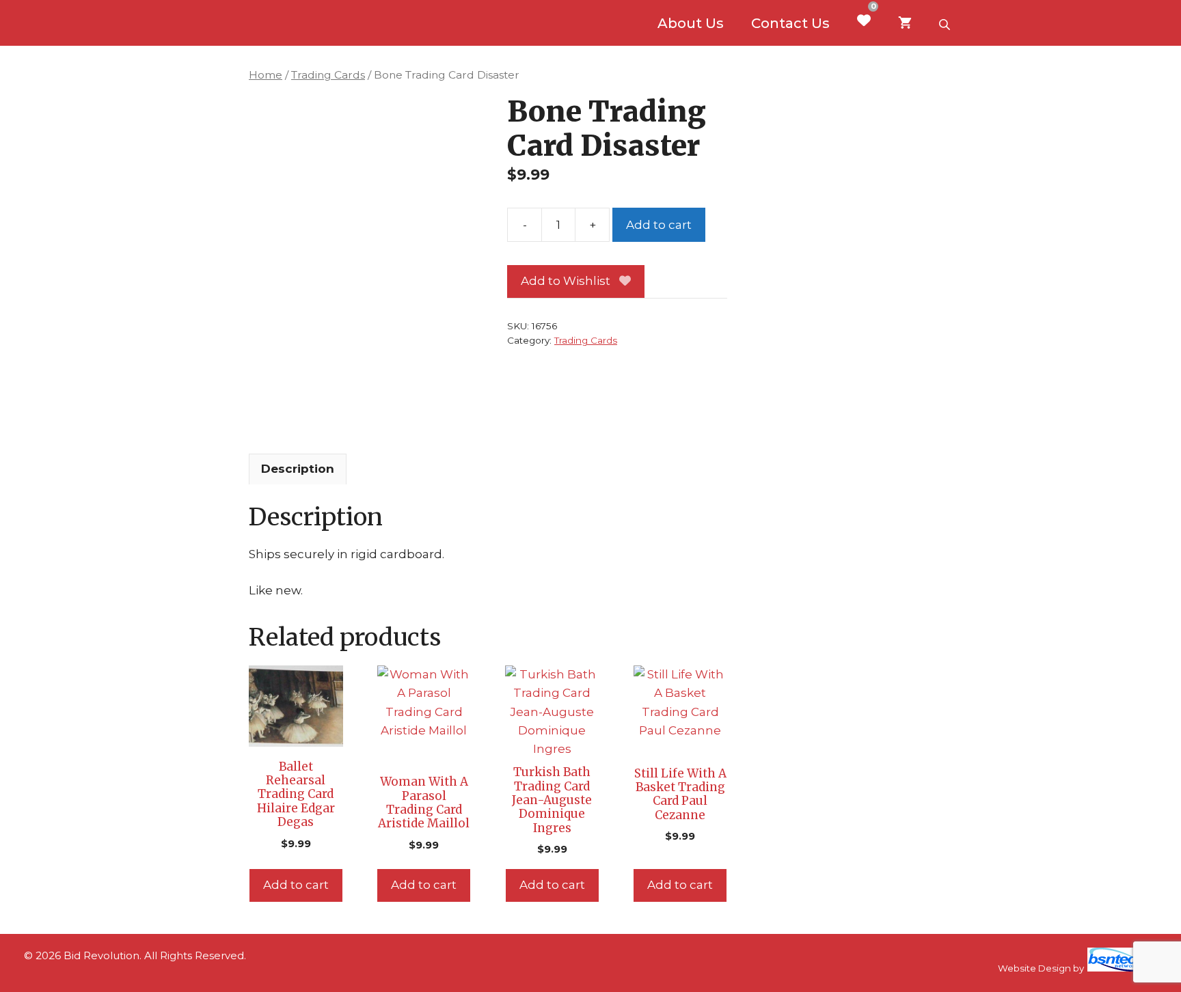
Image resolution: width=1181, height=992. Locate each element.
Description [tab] (297, 469)
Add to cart (659, 225)
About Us (690, 23)
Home (265, 74)
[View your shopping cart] (904, 23)
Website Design (1034, 968)
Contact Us (790, 23)
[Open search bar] (946, 23)
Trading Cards (328, 74)
